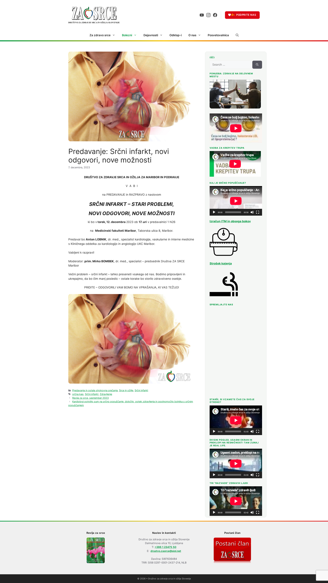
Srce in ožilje (126, 390)
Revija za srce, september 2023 (90, 397)
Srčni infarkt (141, 390)
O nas (192, 35)
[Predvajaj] (214, 212)
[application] (236, 201)
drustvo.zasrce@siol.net (166, 551)
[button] (237, 35)
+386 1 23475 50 (165, 547)
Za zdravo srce (100, 35)
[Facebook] (215, 15)
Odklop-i (175, 35)
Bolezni (127, 35)
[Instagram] (208, 15)
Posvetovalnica (218, 35)
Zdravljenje (106, 394)
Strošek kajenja (221, 263)
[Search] (257, 65)
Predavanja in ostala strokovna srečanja (95, 390)
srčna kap (78, 394)
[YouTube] (202, 15)
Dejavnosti (151, 35)
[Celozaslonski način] (257, 212)
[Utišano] (252, 212)
